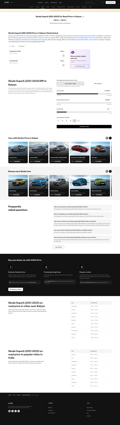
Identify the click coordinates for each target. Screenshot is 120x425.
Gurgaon (73, 372)
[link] (18, 149)
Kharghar (73, 327)
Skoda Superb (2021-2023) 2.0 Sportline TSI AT (35, 38)
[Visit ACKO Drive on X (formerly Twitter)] (15, 411)
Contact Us (50, 410)
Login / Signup (110, 2)
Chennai (73, 368)
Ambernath (74, 313)
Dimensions (84, 7)
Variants (37, 7)
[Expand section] (55, 413)
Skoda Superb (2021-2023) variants (83, 39)
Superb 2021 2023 (26, 395)
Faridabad (73, 375)
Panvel (73, 337)
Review (78, 7)
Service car (40, 2)
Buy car (47, 2)
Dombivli (73, 309)
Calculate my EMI (84, 126)
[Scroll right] (110, 138)
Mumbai (73, 354)
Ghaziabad (74, 382)
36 (66, 120)
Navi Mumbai (74, 330)
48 (70, 120)
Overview (31, 7)
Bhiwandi (73, 316)
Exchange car (54, 2)
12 (58, 120)
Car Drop (89, 415)
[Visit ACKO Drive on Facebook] (19, 411)
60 (74, 120)
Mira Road (73, 334)
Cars (14, 395)
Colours (53, 7)
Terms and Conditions (91, 410)
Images (47, 7)
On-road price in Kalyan (14, 159)
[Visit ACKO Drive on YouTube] (9, 411)
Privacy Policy (89, 407)
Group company (51, 412)
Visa (88, 413)
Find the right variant (80, 66)
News (60, 2)
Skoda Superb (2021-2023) (15, 36)
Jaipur (72, 385)
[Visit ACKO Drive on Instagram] (12, 411)
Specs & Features (61, 7)
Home (9, 395)
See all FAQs (58, 247)
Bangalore (73, 365)
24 (62, 120)
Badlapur (73, 320)
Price (43, 7)
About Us (50, 407)
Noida (72, 379)
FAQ (90, 7)
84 (78, 120)
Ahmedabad (74, 361)
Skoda (18, 395)
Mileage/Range (70, 7)
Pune (72, 358)
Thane (72, 323)
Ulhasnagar (74, 306)
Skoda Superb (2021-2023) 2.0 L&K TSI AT (83, 38)
